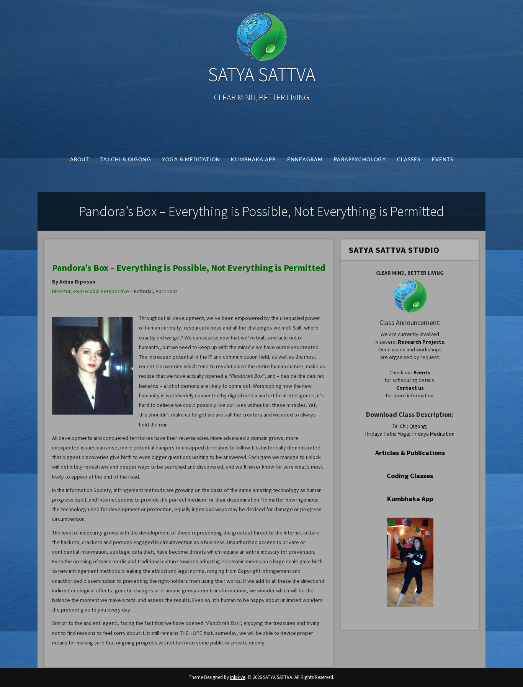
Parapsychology (360, 159)
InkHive (237, 677)
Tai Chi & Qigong (125, 159)
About (79, 159)
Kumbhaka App (253, 159)
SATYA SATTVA (261, 74)
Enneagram (305, 159)
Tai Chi (399, 426)
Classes (408, 159)
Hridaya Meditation (433, 433)
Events (442, 159)
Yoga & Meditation (191, 159)
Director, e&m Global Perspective (90, 291)
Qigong (417, 426)
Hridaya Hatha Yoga (387, 433)
